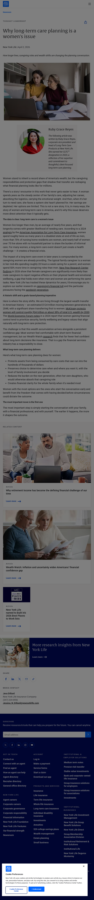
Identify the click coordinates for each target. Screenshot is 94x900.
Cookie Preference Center (16, 890)
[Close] (83, 866)
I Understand (36, 889)
